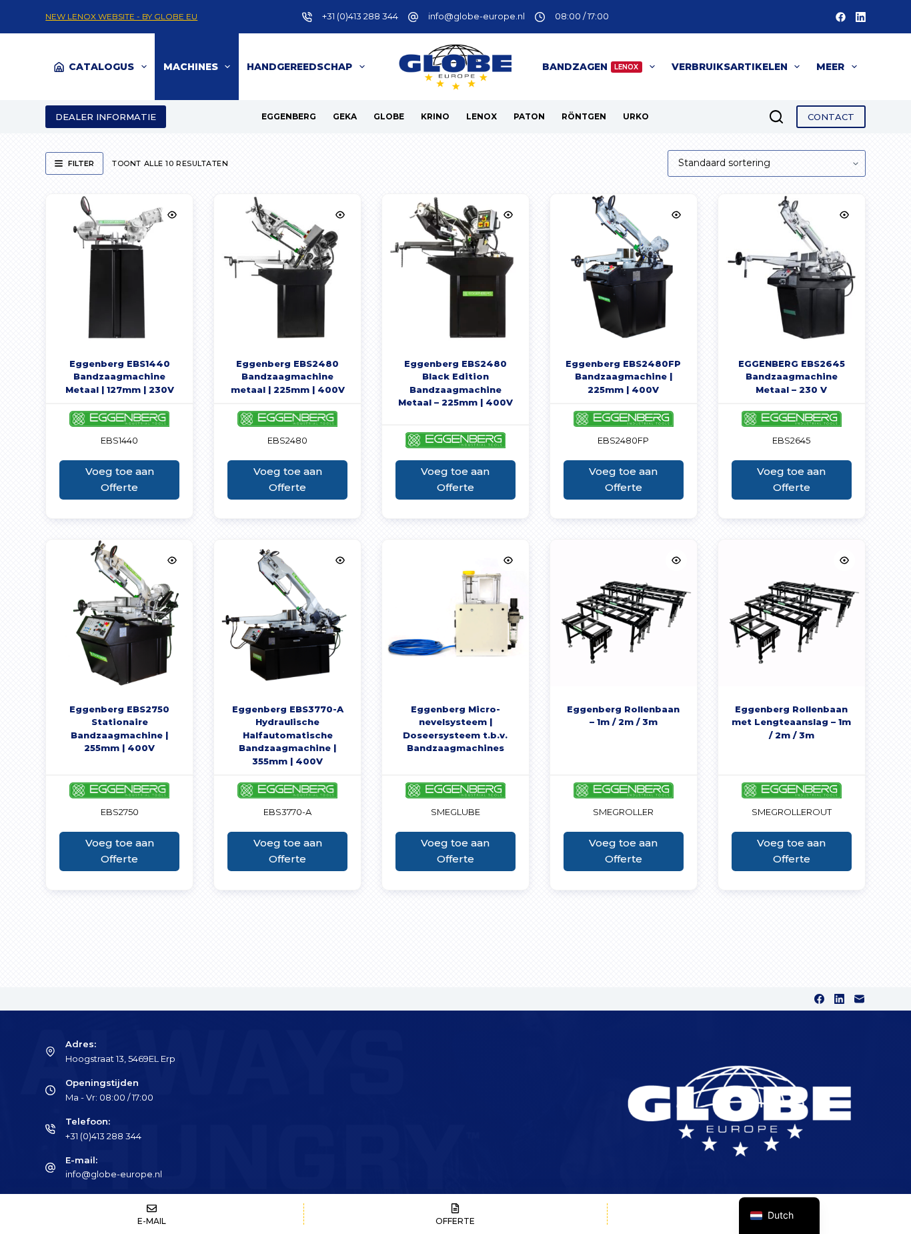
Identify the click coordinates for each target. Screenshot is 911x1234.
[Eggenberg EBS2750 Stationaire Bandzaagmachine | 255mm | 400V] (119, 613)
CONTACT (831, 116)
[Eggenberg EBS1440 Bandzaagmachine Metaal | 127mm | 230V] (119, 267)
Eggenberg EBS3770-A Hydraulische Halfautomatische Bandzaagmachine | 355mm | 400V (287, 735)
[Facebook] (841, 17)
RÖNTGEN (584, 116)
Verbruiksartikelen (730, 67)
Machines (190, 67)
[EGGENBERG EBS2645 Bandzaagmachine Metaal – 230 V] (791, 267)
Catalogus (101, 67)
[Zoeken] (776, 116)
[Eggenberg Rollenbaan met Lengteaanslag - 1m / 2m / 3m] (791, 613)
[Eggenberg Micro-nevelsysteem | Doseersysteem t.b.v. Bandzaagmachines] (455, 613)
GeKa (345, 116)
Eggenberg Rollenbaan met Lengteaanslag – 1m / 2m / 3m (791, 722)
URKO (636, 116)
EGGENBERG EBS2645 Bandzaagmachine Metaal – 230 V (791, 376)
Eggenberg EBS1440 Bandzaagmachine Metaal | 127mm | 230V (119, 376)
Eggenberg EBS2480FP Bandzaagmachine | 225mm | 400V (623, 376)
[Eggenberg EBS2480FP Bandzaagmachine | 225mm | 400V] (623, 267)
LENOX (481, 116)
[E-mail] (859, 999)
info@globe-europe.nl (476, 16)
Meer (830, 67)
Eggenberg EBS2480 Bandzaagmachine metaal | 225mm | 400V (288, 376)
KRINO (435, 116)
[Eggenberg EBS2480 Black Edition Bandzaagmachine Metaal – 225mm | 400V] (455, 267)
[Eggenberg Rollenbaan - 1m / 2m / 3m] (623, 613)
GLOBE (388, 116)
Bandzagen (590, 67)
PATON (529, 116)
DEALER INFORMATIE (105, 116)
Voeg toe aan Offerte (119, 479)
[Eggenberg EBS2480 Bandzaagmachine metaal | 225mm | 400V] (287, 267)
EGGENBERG (288, 116)
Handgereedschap (299, 67)
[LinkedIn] (861, 17)
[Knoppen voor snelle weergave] (172, 214)
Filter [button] (81, 163)
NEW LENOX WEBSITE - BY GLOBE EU (121, 16)
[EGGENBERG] (119, 419)
